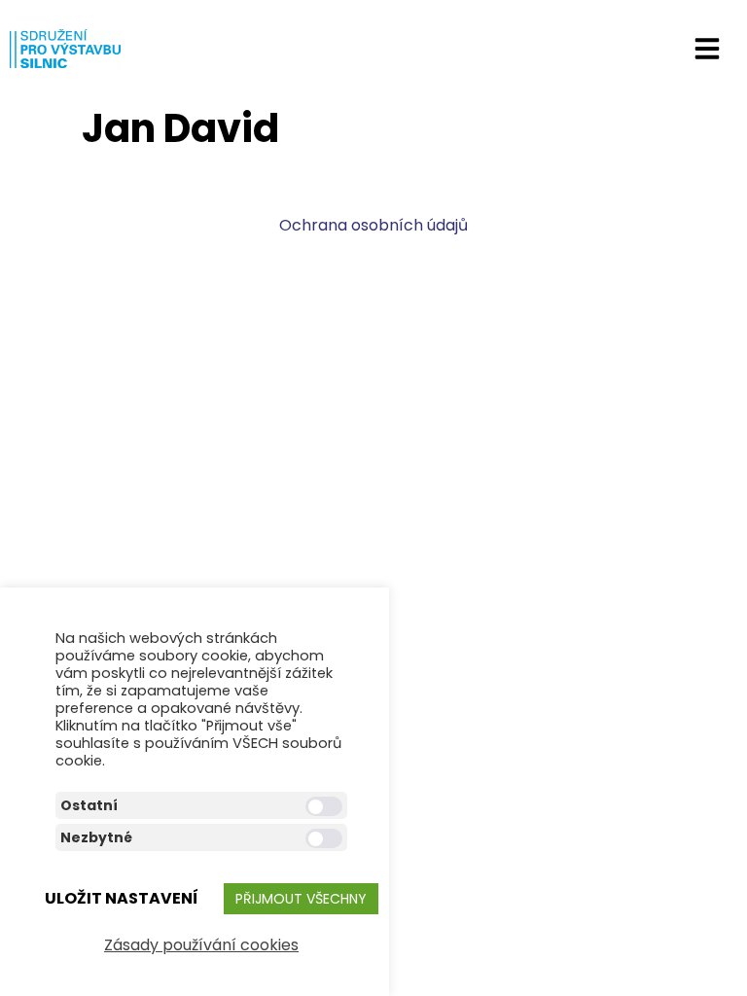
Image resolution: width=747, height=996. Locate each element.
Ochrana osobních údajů (373, 225)
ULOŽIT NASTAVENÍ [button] (121, 898)
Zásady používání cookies (201, 945)
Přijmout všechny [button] (301, 898)
